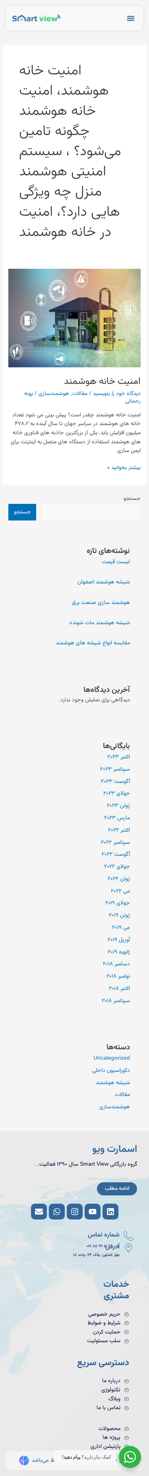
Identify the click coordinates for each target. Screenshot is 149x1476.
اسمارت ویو (114, 1149)
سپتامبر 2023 (115, 769)
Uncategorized (111, 1058)
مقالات (79, 393)
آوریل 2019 (119, 940)
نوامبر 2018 (118, 976)
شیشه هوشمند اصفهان (103, 582)
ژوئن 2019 (119, 915)
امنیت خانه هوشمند (102, 381)
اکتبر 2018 (119, 988)
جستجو (132, 498)
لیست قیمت (116, 562)
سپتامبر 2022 (115, 842)
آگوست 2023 (115, 781)
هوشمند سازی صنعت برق (101, 602)
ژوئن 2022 (119, 879)
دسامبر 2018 (116, 964)
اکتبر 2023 (118, 757)
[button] (131, 18)
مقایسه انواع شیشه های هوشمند (93, 643)
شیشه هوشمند (113, 1083)
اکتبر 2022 (119, 830)
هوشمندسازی (54, 393)
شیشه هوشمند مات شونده (100, 623)
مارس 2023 (117, 818)
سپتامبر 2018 (116, 1001)
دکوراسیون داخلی (111, 1070)
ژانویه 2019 (119, 952)
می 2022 (120, 891)
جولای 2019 (117, 903)
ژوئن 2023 (118, 805)
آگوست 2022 (116, 854)
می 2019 (121, 927)
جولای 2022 (117, 866)
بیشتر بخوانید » (124, 467)
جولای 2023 (116, 793)
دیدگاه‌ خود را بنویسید (117, 393)
